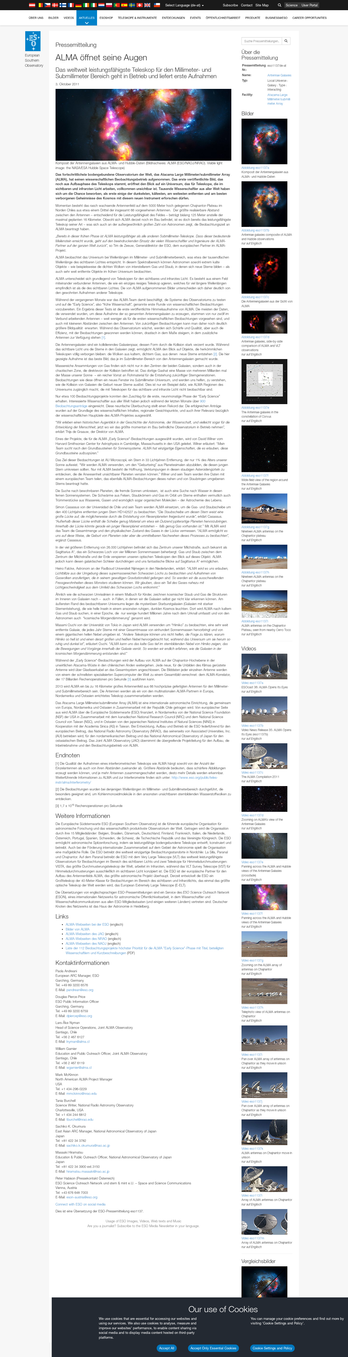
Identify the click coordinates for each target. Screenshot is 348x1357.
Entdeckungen (173, 18)
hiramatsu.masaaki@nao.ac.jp (87, 1171)
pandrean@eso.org (79, 990)
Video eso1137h (252, 1007)
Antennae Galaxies (279, 75)
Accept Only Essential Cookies (213, 1348)
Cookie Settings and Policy (272, 1348)
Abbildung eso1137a (255, 168)
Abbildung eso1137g (255, 527)
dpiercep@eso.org (79, 1016)
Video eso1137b (252, 726)
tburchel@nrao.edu (79, 1119)
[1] (103, 337)
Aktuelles (87, 18)
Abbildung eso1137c (255, 297)
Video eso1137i (252, 1055)
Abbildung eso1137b (255, 230)
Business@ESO (276, 18)
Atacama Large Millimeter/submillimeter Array (278, 99)
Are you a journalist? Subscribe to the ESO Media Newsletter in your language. (143, 1226)
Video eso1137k (252, 1148)
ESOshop (106, 18)
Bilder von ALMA (77, 929)
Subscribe (230, 5)
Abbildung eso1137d (255, 337)
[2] (215, 354)
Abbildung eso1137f (255, 475)
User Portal (310, 5)
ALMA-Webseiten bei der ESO (87, 924)
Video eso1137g (252, 960)
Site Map (262, 5)
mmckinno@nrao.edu (81, 1093)
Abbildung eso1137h (255, 572)
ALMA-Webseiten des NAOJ (86, 943)
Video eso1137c (252, 772)
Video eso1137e (252, 862)
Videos (69, 18)
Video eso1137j (252, 1101)
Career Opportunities (309, 18)
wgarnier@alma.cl (78, 1067)
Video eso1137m (253, 1238)
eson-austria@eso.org (81, 1197)
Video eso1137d (252, 815)
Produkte (252, 18)
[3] (129, 679)
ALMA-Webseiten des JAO (85, 934)
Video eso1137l (252, 1195)
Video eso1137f (252, 913)
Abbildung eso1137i (255, 621)
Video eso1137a (252, 683)
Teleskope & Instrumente (137, 18)
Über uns (36, 18)
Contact (246, 5)
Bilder (53, 18)
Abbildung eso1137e (255, 407)
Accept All (166, 1348)
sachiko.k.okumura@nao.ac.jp (88, 1145)
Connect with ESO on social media (80, 1204)
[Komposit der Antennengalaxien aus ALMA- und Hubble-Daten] (143, 125)
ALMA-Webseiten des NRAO (86, 939)
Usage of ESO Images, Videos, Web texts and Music (143, 1221)
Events (195, 18)
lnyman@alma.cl (77, 1041)
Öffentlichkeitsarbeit (223, 18)
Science (292, 5)
